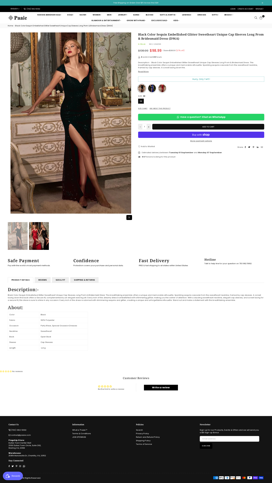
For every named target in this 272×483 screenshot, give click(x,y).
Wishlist (260, 9)
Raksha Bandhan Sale (48, 14)
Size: (141, 96)
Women (96, 14)
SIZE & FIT (60, 280)
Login (232, 9)
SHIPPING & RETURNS (84, 280)
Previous (10, 126)
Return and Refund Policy (148, 437)
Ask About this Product (160, 108)
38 (141, 101)
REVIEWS (42, 280)
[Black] (141, 88)
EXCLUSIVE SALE (159, 20)
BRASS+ (228, 14)
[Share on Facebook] (245, 147)
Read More (143, 71)
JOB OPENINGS (79, 437)
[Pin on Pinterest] (254, 147)
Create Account (245, 9)
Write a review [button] (161, 387)
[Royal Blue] (152, 88)
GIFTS (215, 14)
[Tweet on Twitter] (249, 147)
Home (10, 26)
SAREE (136, 14)
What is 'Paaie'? (79, 430)
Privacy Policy (142, 433)
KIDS (176, 20)
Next (131, 126)
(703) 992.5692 (33, 9)
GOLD (70, 14)
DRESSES (201, 14)
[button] (6, 371)
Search (139, 430)
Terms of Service (144, 444)
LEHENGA (186, 14)
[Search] (255, 18)
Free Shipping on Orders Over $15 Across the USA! (136, 3)
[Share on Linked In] (258, 147)
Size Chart (142, 108)
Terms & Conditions (81, 433)
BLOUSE (149, 14)
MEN (109, 14)
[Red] (162, 88)
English (14, 9)
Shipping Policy (143, 440)
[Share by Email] (262, 147)
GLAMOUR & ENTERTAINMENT (105, 20)
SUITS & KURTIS (167, 14)
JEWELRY (122, 14)
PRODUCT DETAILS (20, 280)
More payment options (201, 141)
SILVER (82, 14)
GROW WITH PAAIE (136, 20)
